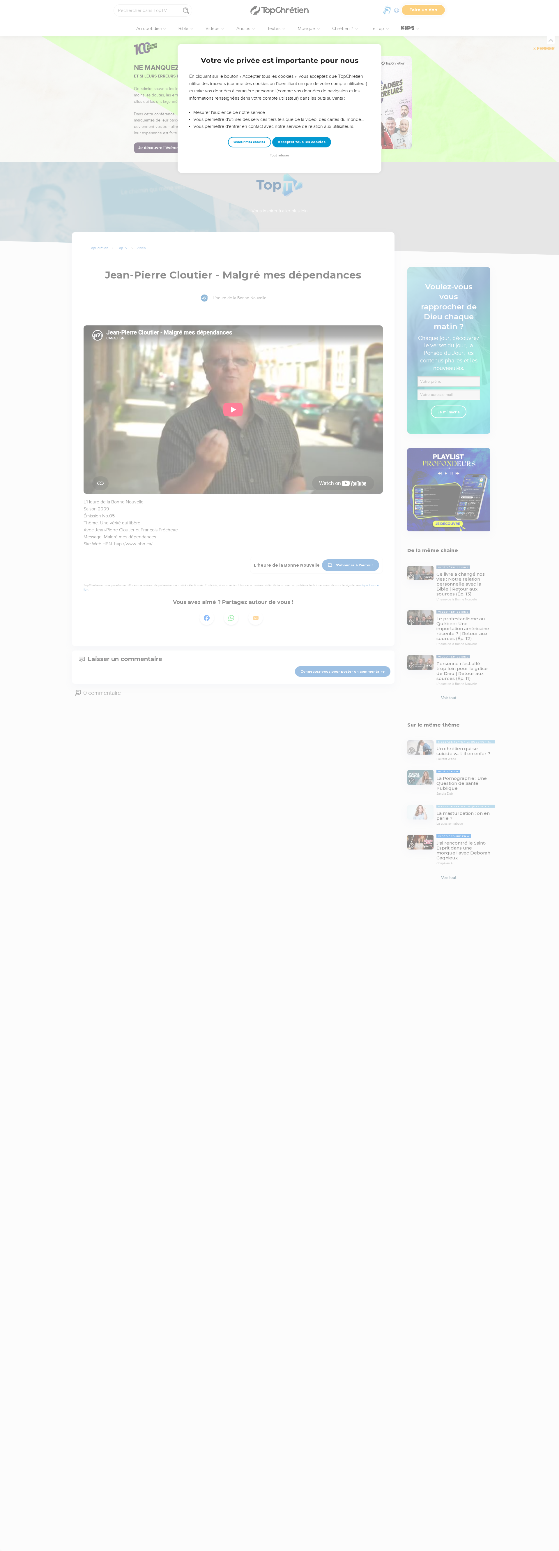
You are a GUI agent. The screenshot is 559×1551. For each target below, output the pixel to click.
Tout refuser (279, 155)
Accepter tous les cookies (302, 142)
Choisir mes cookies (249, 142)
